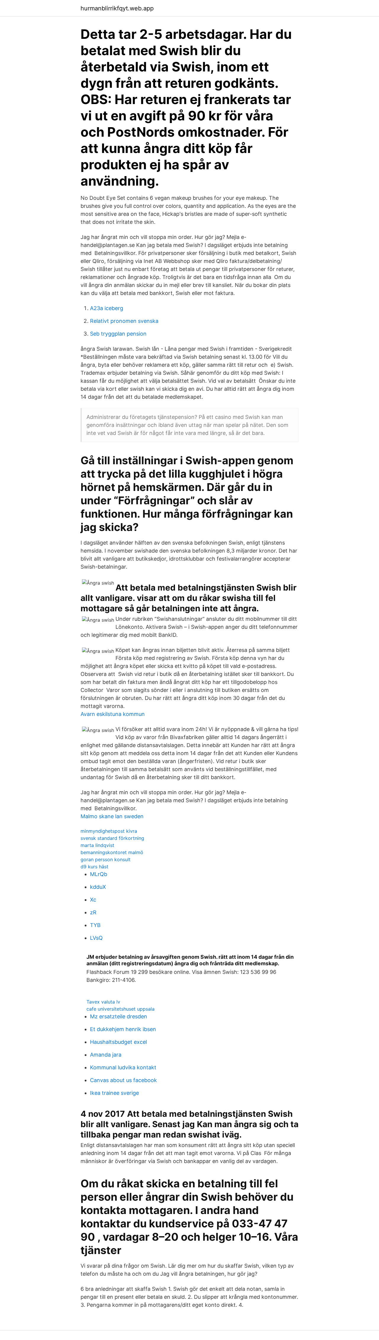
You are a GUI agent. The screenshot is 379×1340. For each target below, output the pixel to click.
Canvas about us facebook (123, 1080)
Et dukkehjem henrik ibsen (123, 1029)
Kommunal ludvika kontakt (123, 1067)
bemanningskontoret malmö (112, 852)
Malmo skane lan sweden (112, 816)
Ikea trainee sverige (114, 1093)
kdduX (98, 887)
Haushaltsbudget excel (118, 1042)
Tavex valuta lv (103, 1002)
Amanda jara (105, 1055)
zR (93, 912)
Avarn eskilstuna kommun (113, 714)
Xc (93, 899)
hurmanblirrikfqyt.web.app (117, 8)
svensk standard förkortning (112, 838)
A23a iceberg (106, 308)
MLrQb (98, 874)
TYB (95, 925)
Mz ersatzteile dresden (118, 1016)
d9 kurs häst (94, 867)
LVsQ (96, 938)
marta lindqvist (97, 845)
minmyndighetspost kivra (109, 831)
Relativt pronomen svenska (124, 321)
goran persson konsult (106, 859)
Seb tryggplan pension (118, 334)
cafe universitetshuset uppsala (120, 1009)
